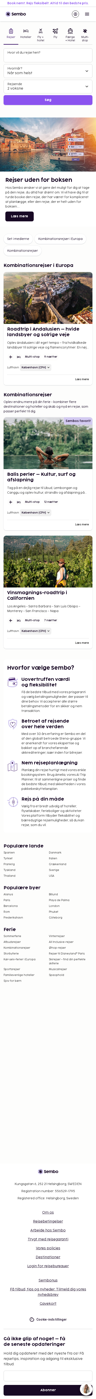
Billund (53, 894)
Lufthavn (13, 367)
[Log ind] (75, 14)
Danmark (55, 852)
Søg (48, 100)
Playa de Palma (59, 900)
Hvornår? (14, 68)
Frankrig (9, 864)
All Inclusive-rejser (61, 942)
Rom (7, 912)
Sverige (54, 870)
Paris (7, 900)
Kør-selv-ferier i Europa (19, 959)
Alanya (8, 894)
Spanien (9, 852)
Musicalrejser (58, 969)
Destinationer (48, 1257)
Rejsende (14, 84)
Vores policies (48, 1248)
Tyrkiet (8, 858)
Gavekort (48, 1304)
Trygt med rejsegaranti (48, 1239)
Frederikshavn (13, 917)
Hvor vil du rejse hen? (23, 53)
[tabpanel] (48, 76)
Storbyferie (11, 953)
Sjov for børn (12, 981)
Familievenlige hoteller (19, 975)
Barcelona (11, 906)
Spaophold (56, 975)
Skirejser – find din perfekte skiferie (67, 961)
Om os (48, 1212)
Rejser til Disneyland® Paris (67, 953)
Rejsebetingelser (48, 1221)
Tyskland (9, 870)
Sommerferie (12, 936)
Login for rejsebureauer (48, 1266)
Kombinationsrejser (22, 251)
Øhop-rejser (57, 948)
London (54, 906)
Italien (53, 858)
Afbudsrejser (12, 942)
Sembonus (48, 1280)
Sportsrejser (12, 969)
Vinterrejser (57, 936)
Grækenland (57, 864)
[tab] (11, 36)
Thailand (9, 876)
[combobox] (48, 57)
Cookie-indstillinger (51, 1319)
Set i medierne (18, 239)
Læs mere (19, 216)
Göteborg (55, 917)
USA (51, 876)
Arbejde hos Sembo (48, 1230)
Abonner (48, 1390)
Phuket (53, 912)
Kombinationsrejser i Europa (60, 239)
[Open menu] (87, 14)
